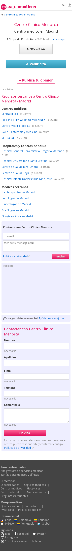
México (9, 523)
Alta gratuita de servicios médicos (22, 471)
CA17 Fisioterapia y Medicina (19, 132)
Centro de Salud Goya (15, 173)
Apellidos (10, 357)
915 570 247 (37, 49)
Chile (8, 520)
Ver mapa (59, 39)
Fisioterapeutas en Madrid (18, 192)
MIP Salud (8, 138)
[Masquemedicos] (18, 5)
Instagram (11, 537)
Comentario (12, 405)
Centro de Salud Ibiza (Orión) (20, 167)
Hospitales (33, 488)
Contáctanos (32, 506)
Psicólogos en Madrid (15, 210)
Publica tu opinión (38, 80)
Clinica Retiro (10, 114)
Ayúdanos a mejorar (51, 318)
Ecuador (43, 520)
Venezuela (27, 523)
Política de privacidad (15, 256)
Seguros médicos (35, 485)
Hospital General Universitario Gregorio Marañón (33, 151)
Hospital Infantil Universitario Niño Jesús (27, 179)
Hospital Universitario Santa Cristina (24, 161)
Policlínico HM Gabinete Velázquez (23, 120)
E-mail (8, 371)
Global (46, 523)
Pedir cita (38, 64)
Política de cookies (29, 510)
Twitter (41, 534)
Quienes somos (10, 506)
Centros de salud (11, 492)
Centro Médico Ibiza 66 (16, 126)
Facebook (23, 534)
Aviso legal (7, 510)
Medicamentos (36, 492)
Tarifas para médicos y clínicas (20, 474)
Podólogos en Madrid (15, 198)
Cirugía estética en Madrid (18, 216)
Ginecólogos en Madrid (16, 204)
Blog (8, 534)
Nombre (9, 340)
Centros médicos (11, 488)
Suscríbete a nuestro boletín (23, 541)
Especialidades (10, 485)
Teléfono (10, 388)
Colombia (25, 520)
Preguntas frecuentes (14, 496)
